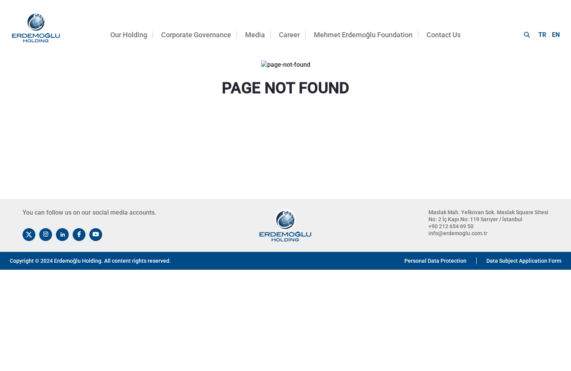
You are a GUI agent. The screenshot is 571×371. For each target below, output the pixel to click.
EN (556, 34)
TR (542, 34)
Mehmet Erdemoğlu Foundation (363, 35)
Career (289, 35)
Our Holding (128, 35)
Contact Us (444, 35)
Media (255, 35)
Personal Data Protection (435, 261)
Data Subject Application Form (523, 261)
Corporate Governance (196, 35)
